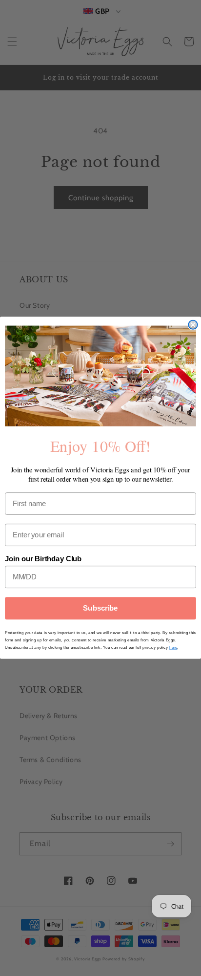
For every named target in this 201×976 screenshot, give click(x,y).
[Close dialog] (192, 324)
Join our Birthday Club (43, 559)
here (173, 647)
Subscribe (100, 609)
